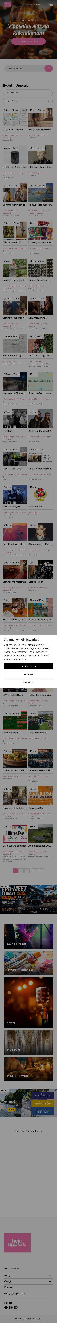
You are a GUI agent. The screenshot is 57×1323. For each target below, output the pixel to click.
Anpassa (28, 674)
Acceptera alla (28, 666)
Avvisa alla (28, 682)
